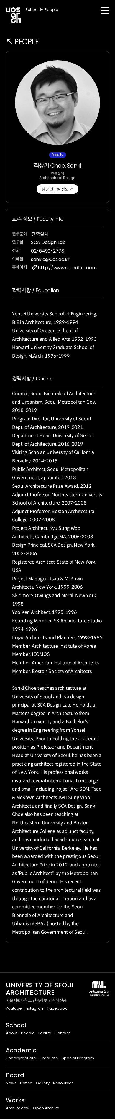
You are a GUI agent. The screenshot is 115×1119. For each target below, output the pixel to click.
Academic (21, 1050)
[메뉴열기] (105, 10)
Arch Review (17, 1108)
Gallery (43, 1083)
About (11, 1033)
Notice (26, 1083)
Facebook (57, 1008)
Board (15, 1075)
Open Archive (46, 1108)
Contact (62, 1033)
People (28, 1033)
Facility (44, 1033)
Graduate (49, 1058)
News (11, 1083)
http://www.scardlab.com (67, 267)
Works (15, 1100)
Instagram (35, 1008)
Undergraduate (21, 1058)
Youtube (14, 1008)
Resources (63, 1083)
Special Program (78, 1058)
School (16, 1025)
